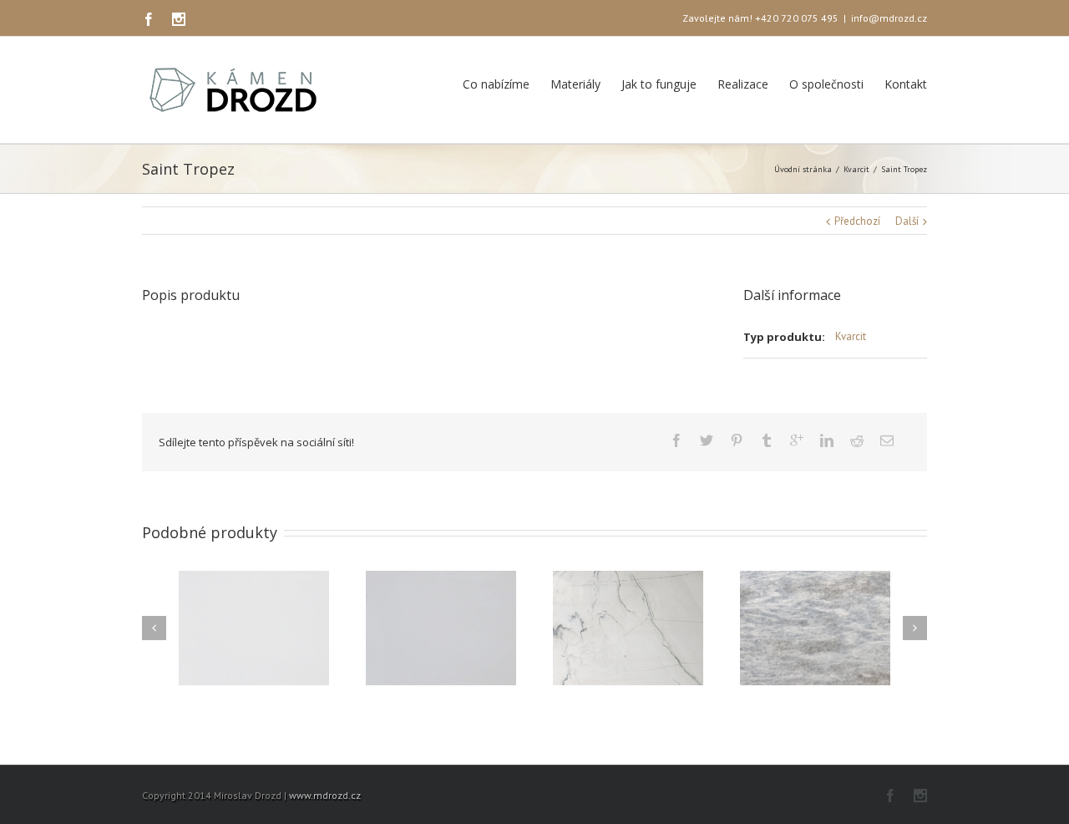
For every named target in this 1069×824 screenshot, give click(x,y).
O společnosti (826, 84)
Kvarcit (856, 169)
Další (907, 221)
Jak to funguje (659, 84)
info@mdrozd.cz (889, 18)
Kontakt (905, 84)
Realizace (742, 84)
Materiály (575, 84)
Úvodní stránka (803, 169)
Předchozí (857, 221)
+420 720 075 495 (796, 18)
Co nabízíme (496, 84)
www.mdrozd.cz (325, 795)
